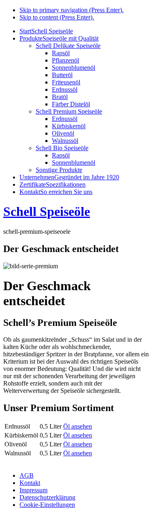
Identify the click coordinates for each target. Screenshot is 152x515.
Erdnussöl (64, 89)
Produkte (58, 38)
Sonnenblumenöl (73, 67)
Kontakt (55, 191)
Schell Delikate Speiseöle (68, 45)
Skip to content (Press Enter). (56, 17)
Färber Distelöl (71, 104)
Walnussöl (65, 140)
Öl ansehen (77, 426)
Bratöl (60, 96)
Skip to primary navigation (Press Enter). (71, 9)
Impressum (33, 490)
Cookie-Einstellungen (47, 504)
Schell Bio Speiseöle (62, 147)
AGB (26, 475)
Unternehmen (69, 177)
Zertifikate (52, 184)
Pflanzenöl (65, 60)
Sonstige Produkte (59, 169)
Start (46, 31)
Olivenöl (63, 133)
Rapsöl (61, 53)
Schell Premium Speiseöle (69, 111)
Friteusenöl (66, 82)
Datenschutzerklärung (47, 497)
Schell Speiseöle (46, 211)
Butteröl (62, 74)
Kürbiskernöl (69, 126)
